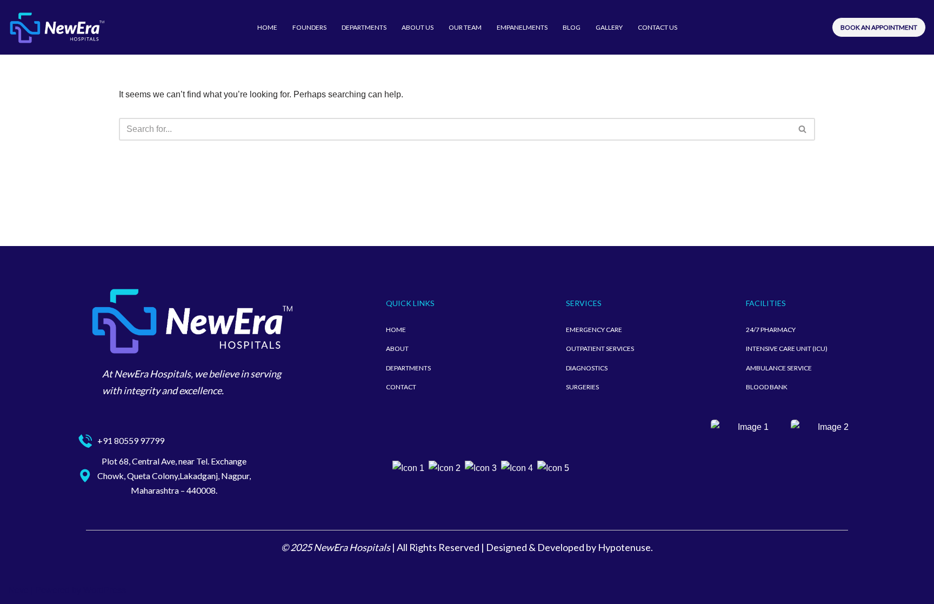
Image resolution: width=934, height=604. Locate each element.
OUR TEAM (465, 27)
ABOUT (397, 348)
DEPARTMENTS (364, 27)
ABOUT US (417, 27)
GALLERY (609, 27)
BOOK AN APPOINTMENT (878, 27)
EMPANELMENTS (522, 27)
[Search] (803, 129)
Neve (18, 590)
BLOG (572, 27)
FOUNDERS (309, 27)
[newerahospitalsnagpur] (56, 27)
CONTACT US (657, 27)
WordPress (104, 590)
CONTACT (401, 387)
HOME (267, 27)
